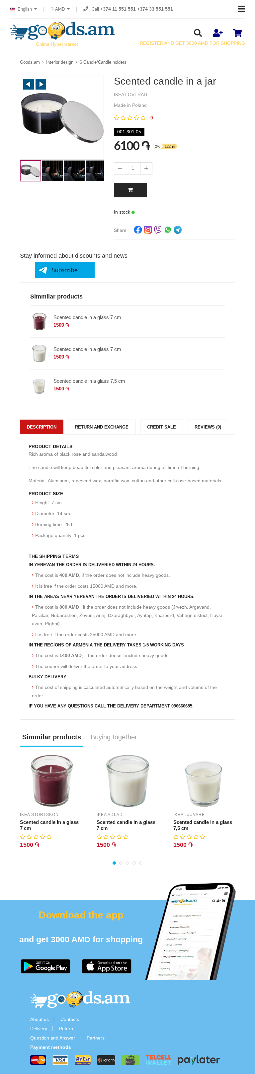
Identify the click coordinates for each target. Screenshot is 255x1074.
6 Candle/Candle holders (103, 62)
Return (66, 1028)
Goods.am (30, 62)
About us (39, 1019)
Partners (96, 1038)
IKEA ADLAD (110, 814)
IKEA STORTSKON (39, 814)
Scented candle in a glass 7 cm (87, 317)
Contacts (69, 1019)
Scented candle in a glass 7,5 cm (89, 381)
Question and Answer (52, 1038)
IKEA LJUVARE (189, 814)
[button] (28, 84)
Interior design (59, 62)
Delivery (38, 1028)
